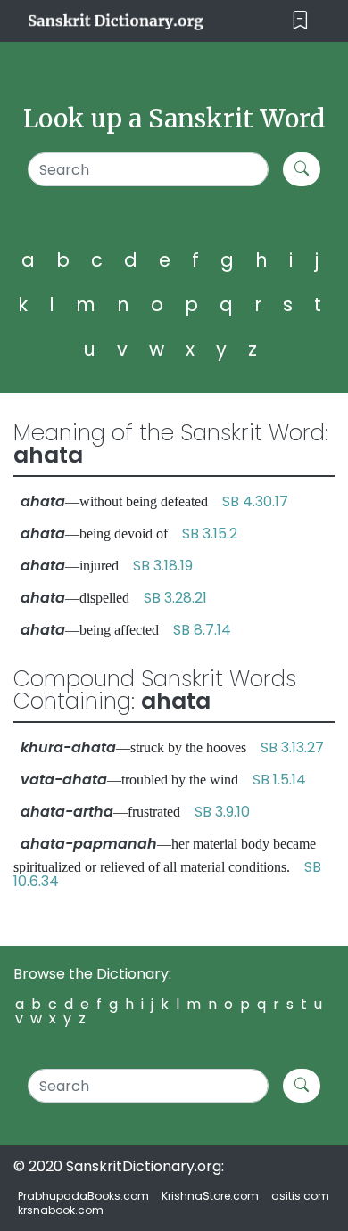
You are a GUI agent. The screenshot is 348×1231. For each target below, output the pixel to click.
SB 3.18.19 (163, 565)
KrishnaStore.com (210, 1195)
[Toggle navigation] (300, 21)
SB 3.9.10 (222, 811)
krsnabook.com (61, 1210)
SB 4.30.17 (255, 501)
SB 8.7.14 (202, 630)
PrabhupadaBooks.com (83, 1195)
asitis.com (300, 1195)
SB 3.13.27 (292, 747)
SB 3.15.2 (209, 533)
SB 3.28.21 (175, 597)
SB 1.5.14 (279, 779)
